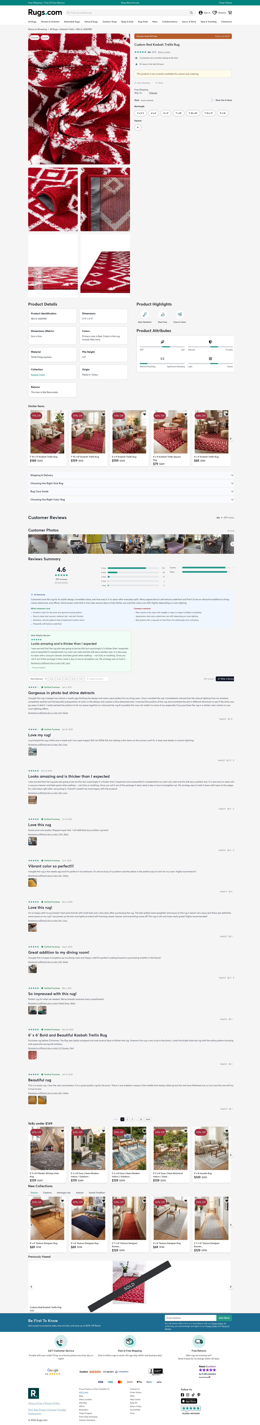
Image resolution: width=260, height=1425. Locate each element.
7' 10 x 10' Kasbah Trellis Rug (85, 456)
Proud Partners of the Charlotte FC (94, 1389)
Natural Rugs (91, 21)
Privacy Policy (217, 1323)
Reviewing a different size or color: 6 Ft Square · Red (51, 1048)
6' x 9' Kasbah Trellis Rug (124, 456)
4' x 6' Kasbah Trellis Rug (206, 456)
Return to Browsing (37, 29)
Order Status (225, 2)
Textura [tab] (34, 1192)
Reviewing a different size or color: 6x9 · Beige (48, 713)
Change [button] (153, 93)
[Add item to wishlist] (62, 414)
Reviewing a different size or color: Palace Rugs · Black (51, 1003)
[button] (125, 38)
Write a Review (227, 679)
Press (132, 1413)
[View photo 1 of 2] (32, 1010)
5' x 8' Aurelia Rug (203, 1173)
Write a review (164, 52)
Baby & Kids (127, 21)
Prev (116, 1119)
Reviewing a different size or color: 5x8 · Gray (47, 744)
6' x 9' (165, 113)
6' (138, 127)
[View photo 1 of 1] (32, 751)
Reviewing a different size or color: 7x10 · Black (48, 834)
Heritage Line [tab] (64, 1192)
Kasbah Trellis (67, 29)
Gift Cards (83, 1392)
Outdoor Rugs (110, 21)
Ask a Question (143, 83)
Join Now (224, 1317)
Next (148, 1119)
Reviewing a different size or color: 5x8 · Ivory (50, 663)
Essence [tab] (47, 1192)
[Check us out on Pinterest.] (199, 1395)
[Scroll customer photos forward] (232, 544)
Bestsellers (83, 1410)
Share (160, 83)
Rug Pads (143, 21)
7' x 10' (179, 113)
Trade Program (85, 1413)
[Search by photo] (68, 12)
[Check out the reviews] (191, 1410)
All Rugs (32, 21)
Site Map (83, 1403)
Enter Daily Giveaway (88, 1417)
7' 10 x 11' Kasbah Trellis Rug (43, 456)
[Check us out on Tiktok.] (193, 1395)
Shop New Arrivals (130, 2)
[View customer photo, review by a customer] (38, 544)
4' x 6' (153, 113)
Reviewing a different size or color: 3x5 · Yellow (48, 875)
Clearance (226, 21)
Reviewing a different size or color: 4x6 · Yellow (48, 1093)
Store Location (85, 1399)
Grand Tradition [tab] (97, 1192)
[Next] (230, 438)
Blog (81, 1396)
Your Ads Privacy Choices (42, 1409)
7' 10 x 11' (209, 113)
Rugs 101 (133, 1403)
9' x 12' (223, 113)
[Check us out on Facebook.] (182, 1395)
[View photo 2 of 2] (42, 1010)
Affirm (81, 1406)
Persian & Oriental (50, 21)
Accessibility (135, 1410)
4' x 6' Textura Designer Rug (43, 1243)
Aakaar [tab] (80, 1192)
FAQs (132, 1396)
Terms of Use (35, 1403)
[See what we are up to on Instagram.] (187, 1395)
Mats (154, 21)
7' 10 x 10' (193, 113)
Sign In (207, 12)
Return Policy (135, 1406)
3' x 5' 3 (140, 113)
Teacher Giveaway (87, 1420)
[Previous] (31, 438)
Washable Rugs (72, 21)
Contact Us (135, 1389)
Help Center (135, 1399)
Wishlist (222, 12)
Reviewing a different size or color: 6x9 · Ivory (47, 920)
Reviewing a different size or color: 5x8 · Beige (48, 962)
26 (141, 1119)
